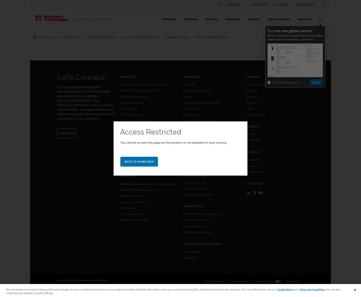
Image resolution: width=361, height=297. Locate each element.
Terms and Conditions (312, 289)
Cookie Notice (285, 289)
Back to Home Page (139, 161)
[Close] (355, 290)
